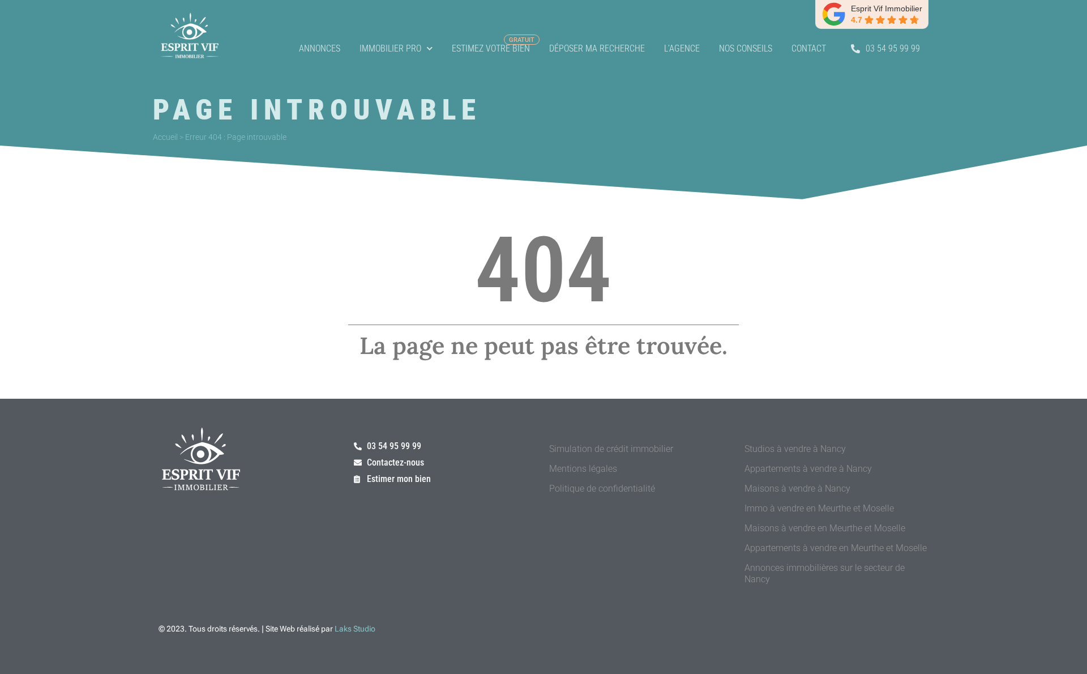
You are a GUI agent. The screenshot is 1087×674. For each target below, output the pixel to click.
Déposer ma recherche (597, 48)
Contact (808, 48)
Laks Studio (355, 628)
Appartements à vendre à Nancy (808, 468)
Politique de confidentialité (602, 488)
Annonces (319, 48)
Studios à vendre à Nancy (795, 448)
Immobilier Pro (390, 48)
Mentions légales (583, 468)
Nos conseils (745, 48)
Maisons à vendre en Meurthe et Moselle (824, 528)
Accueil (165, 137)
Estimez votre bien (491, 48)
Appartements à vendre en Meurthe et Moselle (835, 548)
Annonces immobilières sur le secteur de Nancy (824, 573)
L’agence (682, 48)
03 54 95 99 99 (893, 48)
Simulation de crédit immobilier (611, 448)
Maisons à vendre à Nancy (797, 488)
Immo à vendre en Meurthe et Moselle (819, 508)
